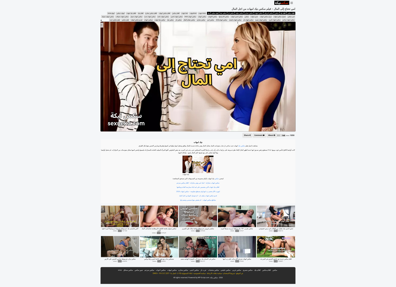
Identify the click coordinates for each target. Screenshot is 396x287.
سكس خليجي (225, 270)
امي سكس (291, 17)
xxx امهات (185, 13)
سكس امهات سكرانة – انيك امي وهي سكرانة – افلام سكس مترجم (198, 183)
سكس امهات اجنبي (177, 17)
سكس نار (231, 13)
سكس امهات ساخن (288, 20)
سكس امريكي (268, 13)
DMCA (155, 273)
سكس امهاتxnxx (221, 20)
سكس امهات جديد (149, 17)
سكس (277, 13)
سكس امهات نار (248, 20)
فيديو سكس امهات (136, 20)
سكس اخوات (161, 270)
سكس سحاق (128, 270)
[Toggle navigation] (292, 2)
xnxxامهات (193, 13)
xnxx (120, 270)
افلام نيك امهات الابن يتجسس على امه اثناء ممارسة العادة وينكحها (198, 187)
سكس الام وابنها (224, 17)
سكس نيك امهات (160, 20)
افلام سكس (291, 13)
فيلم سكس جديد (115, 20)
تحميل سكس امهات (280, 17)
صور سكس (139, 270)
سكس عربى (236, 270)
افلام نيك (283, 13)
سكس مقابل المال (189, 20)
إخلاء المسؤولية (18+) (184, 273)
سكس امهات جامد (163, 17)
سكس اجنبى (194, 270)
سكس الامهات (212, 17)
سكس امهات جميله (108, 17)
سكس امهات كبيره (274, 20)
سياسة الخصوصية (199, 273)
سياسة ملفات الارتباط (214, 273)
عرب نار (203, 270)
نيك (209, 13)
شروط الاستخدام (229, 273)
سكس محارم (249, 13)
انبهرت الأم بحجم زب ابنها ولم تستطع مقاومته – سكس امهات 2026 (198, 191)
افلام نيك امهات (131, 13)
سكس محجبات (213, 270)
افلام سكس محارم (151, 13)
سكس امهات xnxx (190, 17)
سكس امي (210, 20)
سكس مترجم (149, 270)
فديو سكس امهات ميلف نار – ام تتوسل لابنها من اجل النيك (198, 196)
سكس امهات (259, 13)
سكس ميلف (239, 13)
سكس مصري (248, 270)
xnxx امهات (202, 13)
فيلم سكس (214, 13)
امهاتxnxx (111, 13)
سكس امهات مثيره (261, 20)
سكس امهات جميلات (122, 17)
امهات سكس (120, 13)
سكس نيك (223, 13)
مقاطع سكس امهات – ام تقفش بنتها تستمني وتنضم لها (198, 200)
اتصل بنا (173, 273)
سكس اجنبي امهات (237, 17)
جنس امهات (254, 17)
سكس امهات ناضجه (235, 20)
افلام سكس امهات (164, 13)
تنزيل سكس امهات (266, 17)
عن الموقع (239, 273)
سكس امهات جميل (136, 17)
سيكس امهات (148, 20)
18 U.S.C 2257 (164, 273)
